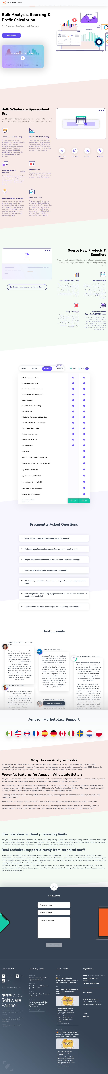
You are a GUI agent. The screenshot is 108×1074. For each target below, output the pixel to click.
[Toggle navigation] (104, 3)
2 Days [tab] (23, 368)
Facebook (8, 976)
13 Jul (59, 975)
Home (85, 976)
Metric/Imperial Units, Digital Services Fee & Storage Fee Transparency (38, 1004)
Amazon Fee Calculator (90, 999)
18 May (59, 1029)
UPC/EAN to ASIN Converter (92, 1005)
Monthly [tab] (47, 368)
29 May (59, 987)
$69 (84, 501)
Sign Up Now (11, 35)
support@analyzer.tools (13, 988)
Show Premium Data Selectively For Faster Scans (39, 995)
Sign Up (86, 1016)
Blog (97, 978)
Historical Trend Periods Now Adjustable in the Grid (38, 979)
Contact (102, 976)
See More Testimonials (54, 703)
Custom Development (91, 983)
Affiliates (86, 981)
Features (91, 976)
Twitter (21, 976)
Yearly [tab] (59, 367)
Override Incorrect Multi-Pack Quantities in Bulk (38, 987)
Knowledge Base (89, 978)
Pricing (97, 976)
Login (85, 1014)
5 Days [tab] (34, 368)
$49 (73, 501)
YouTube (8, 981)
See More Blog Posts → (37, 1010)
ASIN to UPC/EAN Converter (92, 1002)
